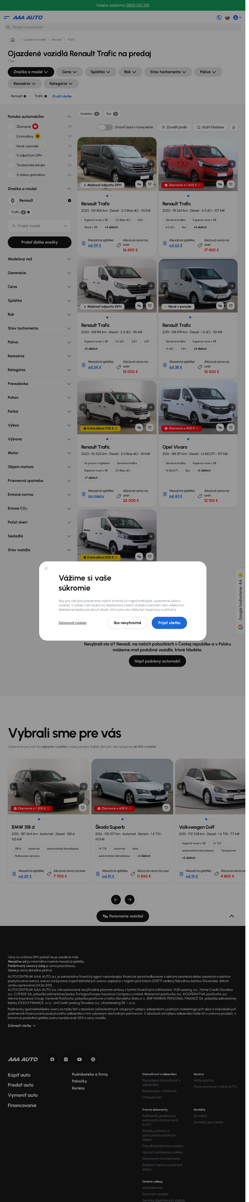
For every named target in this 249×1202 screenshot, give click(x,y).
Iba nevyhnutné (127, 622)
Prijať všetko (169, 622)
